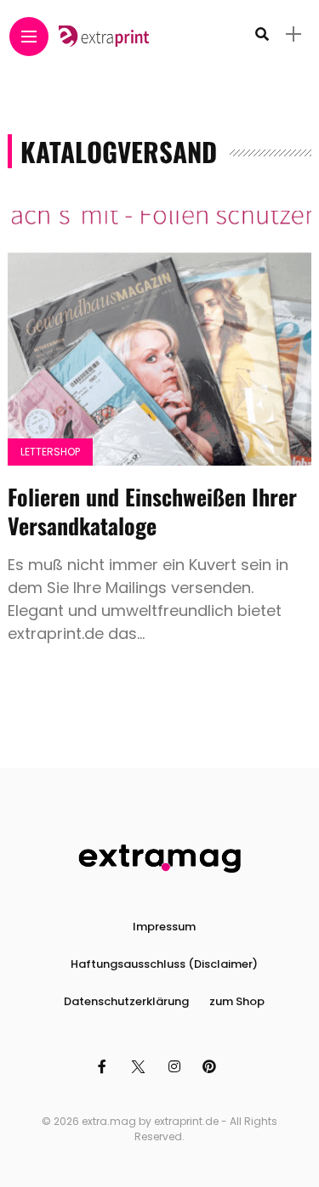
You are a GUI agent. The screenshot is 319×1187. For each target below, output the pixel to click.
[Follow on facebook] (104, 1067)
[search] (262, 34)
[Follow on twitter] (139, 1067)
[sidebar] (293, 34)
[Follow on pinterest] (211, 1067)
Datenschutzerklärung (126, 1001)
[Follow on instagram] (176, 1067)
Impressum (164, 927)
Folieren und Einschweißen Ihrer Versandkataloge (152, 511)
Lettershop (50, 451)
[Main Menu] (29, 36)
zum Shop (237, 1001)
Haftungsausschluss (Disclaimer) (164, 964)
